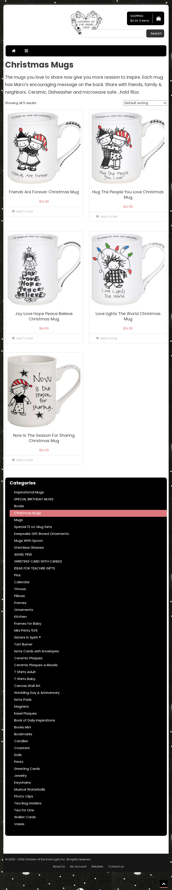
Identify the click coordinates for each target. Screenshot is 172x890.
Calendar (22, 582)
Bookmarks (23, 734)
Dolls (18, 754)
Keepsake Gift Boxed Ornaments (41, 533)
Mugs (18, 519)
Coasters (22, 748)
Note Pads (23, 699)
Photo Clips (23, 796)
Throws (20, 589)
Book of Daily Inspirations (34, 720)
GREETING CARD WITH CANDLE (38, 561)
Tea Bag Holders (27, 803)
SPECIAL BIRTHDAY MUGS (34, 499)
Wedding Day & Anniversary (37, 692)
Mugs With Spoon (28, 540)
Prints (18, 761)
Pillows (19, 595)
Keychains (22, 782)
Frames (20, 602)
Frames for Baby (27, 623)
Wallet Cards (25, 817)
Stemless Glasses (29, 547)
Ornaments (23, 609)
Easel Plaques (25, 713)
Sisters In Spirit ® (27, 637)
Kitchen (20, 616)
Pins (17, 575)
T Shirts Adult (25, 672)
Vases (19, 824)
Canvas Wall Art (27, 685)
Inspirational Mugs (29, 492)
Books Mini (22, 727)
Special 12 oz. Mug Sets (33, 526)
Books (19, 506)
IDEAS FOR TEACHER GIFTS (34, 568)
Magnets (21, 706)
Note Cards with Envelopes (36, 651)
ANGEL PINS (23, 554)
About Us (59, 866)
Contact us (116, 866)
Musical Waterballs (29, 789)
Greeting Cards (27, 768)
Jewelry (20, 775)
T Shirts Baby (24, 678)
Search (156, 33)
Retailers (97, 866)
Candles (21, 741)
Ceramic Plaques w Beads (36, 665)
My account (78, 866)
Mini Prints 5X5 (26, 630)
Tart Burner (23, 644)
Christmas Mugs (27, 513)
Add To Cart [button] (24, 211)
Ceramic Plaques (28, 658)
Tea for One (24, 810)
